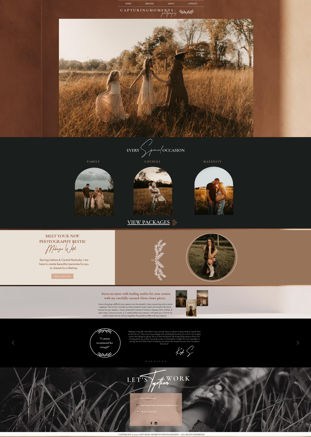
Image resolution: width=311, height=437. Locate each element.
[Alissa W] (151, 361)
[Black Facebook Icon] (151, 423)
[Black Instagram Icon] (156, 423)
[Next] (298, 343)
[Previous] (13, 343)
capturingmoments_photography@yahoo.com (159, 405)
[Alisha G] (159, 361)
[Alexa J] (154, 361)
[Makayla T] (162, 361)
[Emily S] (148, 361)
